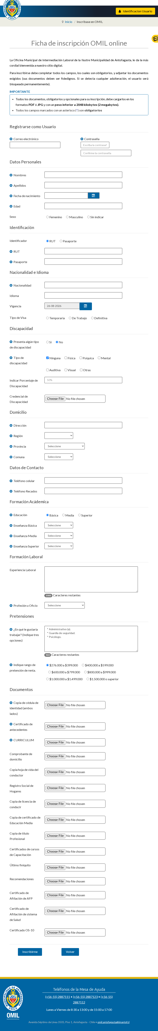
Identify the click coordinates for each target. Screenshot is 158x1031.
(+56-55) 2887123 (85, 996)
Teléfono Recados (25, 491)
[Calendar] (94, 195)
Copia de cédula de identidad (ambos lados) (24, 708)
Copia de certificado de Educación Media (25, 820)
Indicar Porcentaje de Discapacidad (24, 383)
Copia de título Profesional (19, 836)
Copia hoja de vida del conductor (24, 772)
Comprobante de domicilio (21, 756)
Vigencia (15, 306)
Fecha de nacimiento (26, 196)
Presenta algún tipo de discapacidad (24, 344)
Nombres (19, 175)
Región (18, 436)
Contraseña (91, 139)
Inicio (68, 21)
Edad (16, 206)
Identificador (18, 240)
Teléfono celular (24, 481)
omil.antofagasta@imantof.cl (113, 1022)
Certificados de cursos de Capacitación (24, 851)
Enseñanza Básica (25, 525)
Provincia (19, 446)
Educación (20, 515)
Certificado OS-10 (22, 930)
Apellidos (19, 185)
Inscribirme (30, 951)
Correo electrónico (26, 139)
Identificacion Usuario (137, 11)
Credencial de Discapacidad (19, 399)
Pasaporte (20, 262)
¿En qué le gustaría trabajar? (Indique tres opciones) (24, 634)
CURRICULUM (23, 740)
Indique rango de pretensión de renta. (23, 667)
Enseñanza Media (25, 536)
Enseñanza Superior (26, 546)
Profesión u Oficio (25, 605)
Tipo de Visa (18, 317)
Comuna (18, 457)
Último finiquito (20, 865)
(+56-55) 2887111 (57, 996)
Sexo (13, 216)
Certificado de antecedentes (21, 726)
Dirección (19, 425)
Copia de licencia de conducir (23, 804)
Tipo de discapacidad (18, 360)
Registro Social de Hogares (21, 788)
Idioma (14, 295)
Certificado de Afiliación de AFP (21, 895)
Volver (70, 951)
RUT (16, 251)
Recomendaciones (22, 879)
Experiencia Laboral (23, 570)
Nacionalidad (22, 285)
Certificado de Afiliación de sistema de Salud (23, 914)
